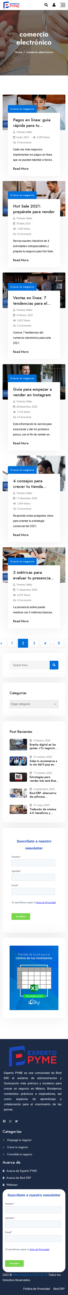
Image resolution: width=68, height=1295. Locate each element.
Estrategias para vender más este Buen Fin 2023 (44, 780)
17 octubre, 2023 (42, 773)
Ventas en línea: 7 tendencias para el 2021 (30, 303)
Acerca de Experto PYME (21, 1171)
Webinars (12, 1185)
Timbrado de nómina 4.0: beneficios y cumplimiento (43, 813)
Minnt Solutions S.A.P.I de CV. (30, 1275)
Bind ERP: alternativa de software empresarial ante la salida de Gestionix (43, 798)
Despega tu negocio (19, 1140)
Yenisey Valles (24, 132)
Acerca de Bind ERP (18, 1178)
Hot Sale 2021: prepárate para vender (34, 209)
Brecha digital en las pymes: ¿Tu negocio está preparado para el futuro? (43, 750)
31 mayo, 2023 (41, 805)
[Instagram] (10, 1121)
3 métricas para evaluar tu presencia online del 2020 (31, 578)
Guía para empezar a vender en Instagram (32, 392)
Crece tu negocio (22, 109)
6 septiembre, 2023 (44, 789)
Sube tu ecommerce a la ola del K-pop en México (43, 764)
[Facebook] (4, 1121)
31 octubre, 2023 (42, 757)
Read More (21, 168)
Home (18, 52)
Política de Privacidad (36, 1288)
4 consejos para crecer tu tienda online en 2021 (28, 486)
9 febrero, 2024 (41, 740)
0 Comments (24, 142)
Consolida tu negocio (19, 1154)
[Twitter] (16, 1121)
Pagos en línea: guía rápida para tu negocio (31, 125)
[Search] (46, 5)
